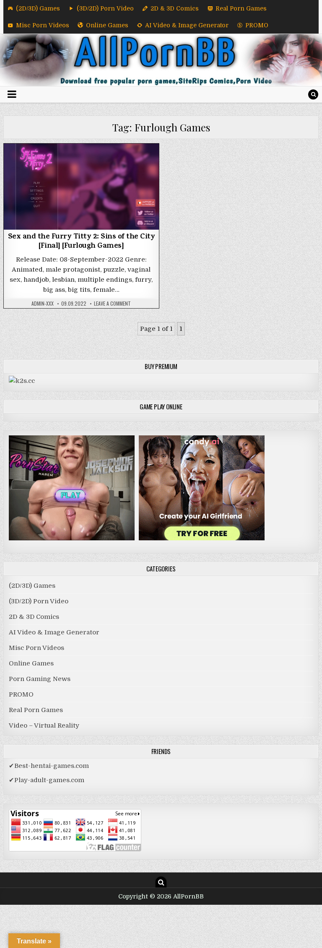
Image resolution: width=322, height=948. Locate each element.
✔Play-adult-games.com (46, 780)
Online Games (107, 25)
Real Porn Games (241, 8)
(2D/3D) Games (38, 8)
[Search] (313, 94)
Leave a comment (112, 303)
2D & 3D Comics (175, 8)
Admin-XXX (42, 303)
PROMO (256, 25)
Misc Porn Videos (42, 25)
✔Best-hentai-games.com (49, 766)
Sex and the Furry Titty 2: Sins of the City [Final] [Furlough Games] (81, 242)
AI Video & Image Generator (187, 25)
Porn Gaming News (39, 679)
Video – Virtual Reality (44, 725)
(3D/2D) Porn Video (105, 8)
